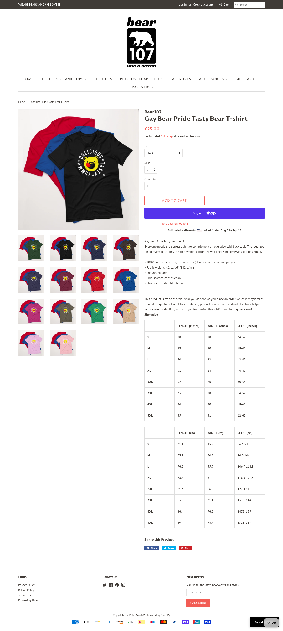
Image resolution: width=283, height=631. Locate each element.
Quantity (150, 179)
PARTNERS (142, 87)
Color (147, 146)
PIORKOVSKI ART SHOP (141, 79)
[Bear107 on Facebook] (111, 585)
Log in (183, 5)
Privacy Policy (26, 584)
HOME (28, 79)
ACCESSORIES (212, 79)
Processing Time (28, 600)
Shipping (166, 136)
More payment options (174, 223)
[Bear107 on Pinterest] (117, 585)
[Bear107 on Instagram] (123, 585)
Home (21, 102)
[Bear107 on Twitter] (104, 585)
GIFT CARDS (246, 79)
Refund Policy (26, 590)
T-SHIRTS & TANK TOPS (63, 79)
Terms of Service (27, 595)
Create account (203, 5)
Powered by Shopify (158, 615)
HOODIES (103, 79)
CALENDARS (180, 79)
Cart (226, 5)
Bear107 (140, 615)
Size (147, 163)
